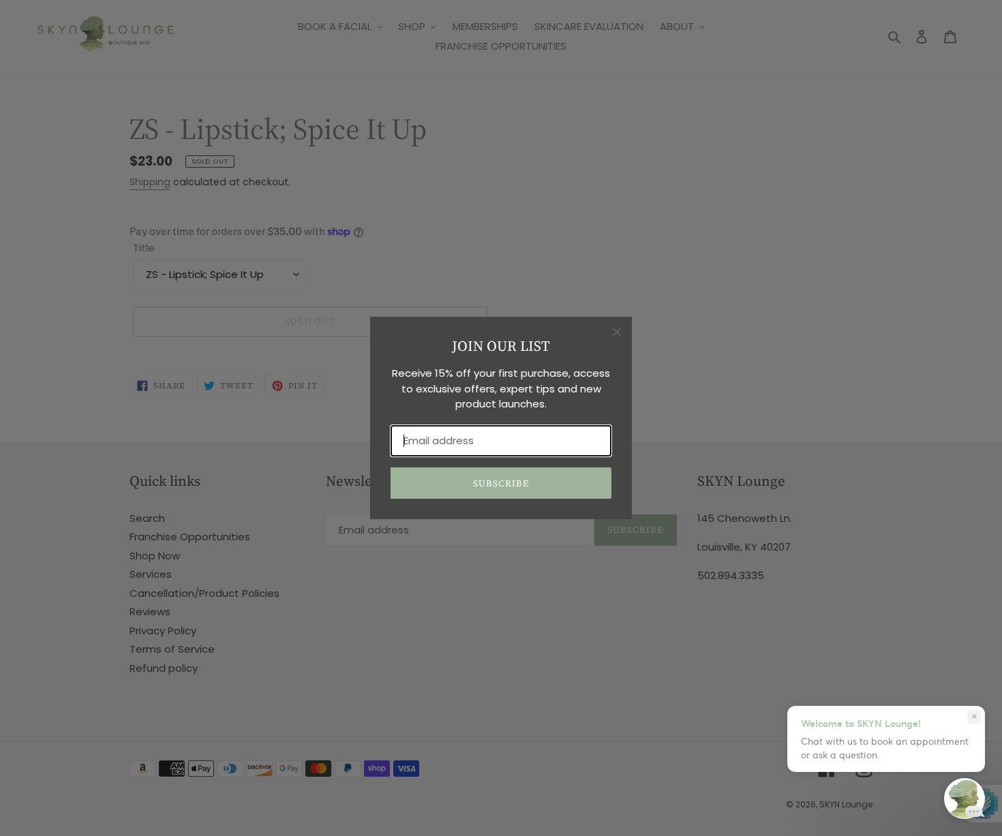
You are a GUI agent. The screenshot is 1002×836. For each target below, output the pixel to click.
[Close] (617, 332)
